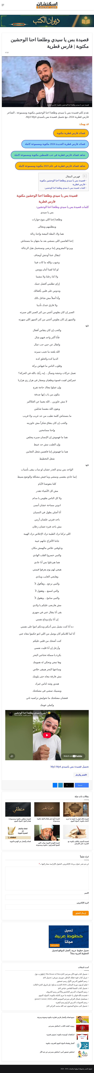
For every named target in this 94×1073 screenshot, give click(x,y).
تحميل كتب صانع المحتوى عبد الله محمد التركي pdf (67, 1006)
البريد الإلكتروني (83, 903)
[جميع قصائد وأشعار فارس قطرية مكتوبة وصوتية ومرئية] (82, 1019)
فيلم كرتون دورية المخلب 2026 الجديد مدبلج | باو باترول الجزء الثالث (60, 985)
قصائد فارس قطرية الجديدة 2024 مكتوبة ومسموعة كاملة (55, 144)
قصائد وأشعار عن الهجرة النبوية (20, 841)
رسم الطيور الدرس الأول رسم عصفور (72, 981)
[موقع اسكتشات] (47, 5)
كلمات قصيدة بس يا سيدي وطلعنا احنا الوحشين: (64, 188)
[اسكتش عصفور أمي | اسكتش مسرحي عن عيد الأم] (82, 1054)
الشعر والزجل (80, 775)
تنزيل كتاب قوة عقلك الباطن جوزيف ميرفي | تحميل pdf (65, 978)
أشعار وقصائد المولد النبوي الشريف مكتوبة (60, 1043)
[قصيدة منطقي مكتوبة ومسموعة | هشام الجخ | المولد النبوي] (18, 809)
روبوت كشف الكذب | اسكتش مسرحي (61, 1026)
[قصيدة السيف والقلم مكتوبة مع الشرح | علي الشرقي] (76, 832)
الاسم (86, 893)
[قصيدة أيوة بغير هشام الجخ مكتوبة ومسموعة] (47, 809)
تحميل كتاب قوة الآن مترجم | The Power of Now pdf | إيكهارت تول (61, 974)
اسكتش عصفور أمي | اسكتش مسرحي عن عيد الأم (57, 1052)
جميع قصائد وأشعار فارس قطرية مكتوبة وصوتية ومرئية (55, 1017)
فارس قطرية (79, 184)
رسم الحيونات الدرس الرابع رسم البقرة (71, 1002)
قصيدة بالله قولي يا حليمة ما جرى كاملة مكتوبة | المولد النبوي (63, 995)
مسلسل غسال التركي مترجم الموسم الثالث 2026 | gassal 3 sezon (61, 999)
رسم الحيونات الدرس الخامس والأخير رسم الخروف (66, 992)
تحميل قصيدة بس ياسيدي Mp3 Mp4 (70, 766)
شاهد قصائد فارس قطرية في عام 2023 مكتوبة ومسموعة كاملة (52, 165)
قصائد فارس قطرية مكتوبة (71, 133)
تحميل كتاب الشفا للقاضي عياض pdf (72, 988)
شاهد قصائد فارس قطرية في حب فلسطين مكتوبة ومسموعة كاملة (49, 155)
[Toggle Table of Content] (83, 176)
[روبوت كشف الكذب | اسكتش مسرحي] (82, 1028)
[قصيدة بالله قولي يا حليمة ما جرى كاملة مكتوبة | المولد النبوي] (76, 809)
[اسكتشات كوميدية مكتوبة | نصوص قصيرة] (82, 1036)
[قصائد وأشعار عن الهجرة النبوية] (18, 832)
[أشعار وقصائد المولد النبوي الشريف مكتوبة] (82, 1045)
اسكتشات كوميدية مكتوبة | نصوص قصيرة (60, 1034)
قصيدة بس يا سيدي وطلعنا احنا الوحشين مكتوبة (62, 180)
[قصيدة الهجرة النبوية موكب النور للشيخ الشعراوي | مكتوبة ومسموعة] (47, 833)
